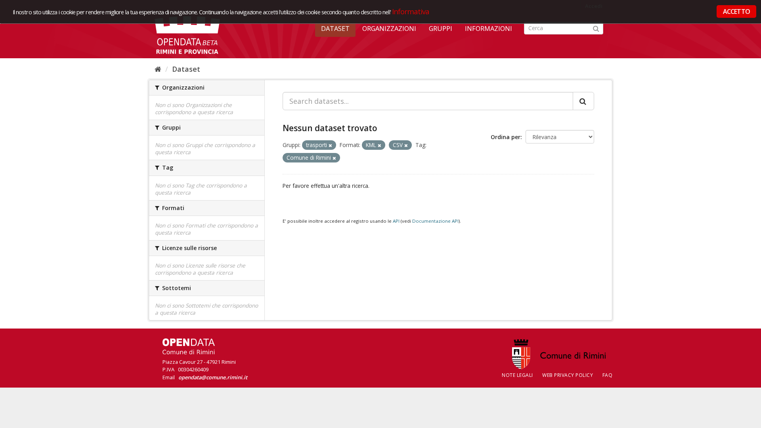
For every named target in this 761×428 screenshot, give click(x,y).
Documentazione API (435, 221)
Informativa (411, 11)
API (396, 221)
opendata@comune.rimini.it (212, 377)
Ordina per (505, 137)
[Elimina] (330, 145)
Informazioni (488, 28)
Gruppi (440, 28)
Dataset (335, 28)
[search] (583, 101)
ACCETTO (736, 11)
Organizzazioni (389, 28)
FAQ (607, 375)
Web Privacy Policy (567, 375)
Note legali (517, 375)
